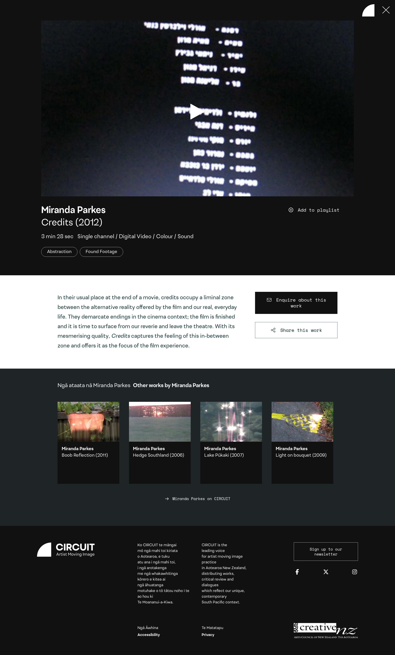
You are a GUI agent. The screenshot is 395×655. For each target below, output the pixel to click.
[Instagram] (354, 572)
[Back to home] (368, 10)
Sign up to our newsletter (326, 551)
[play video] (197, 111)
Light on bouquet (293, 455)
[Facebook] (297, 572)
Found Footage (101, 251)
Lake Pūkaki (216, 455)
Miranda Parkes (73, 211)
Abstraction (59, 251)
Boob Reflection (78, 455)
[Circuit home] (69, 549)
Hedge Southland (151, 455)
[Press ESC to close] (386, 10)
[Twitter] (325, 572)
